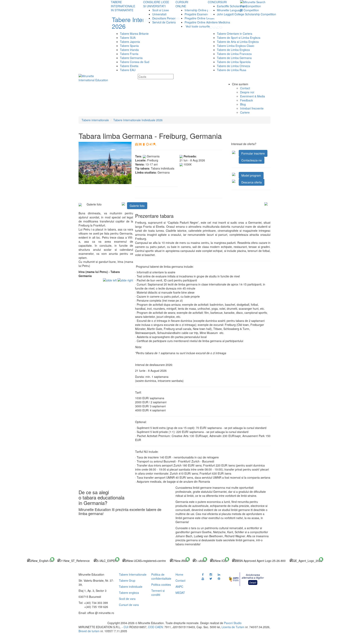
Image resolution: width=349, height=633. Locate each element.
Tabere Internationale (132, 574)
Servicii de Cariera (164, 22)
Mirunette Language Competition (238, 10)
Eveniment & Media (252, 96)
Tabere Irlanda (129, 50)
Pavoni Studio (233, 623)
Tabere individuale (130, 587)
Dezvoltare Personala (166, 18)
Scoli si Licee (160, 10)
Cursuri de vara (129, 605)
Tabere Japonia (130, 42)
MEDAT (180, 593)
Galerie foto (137, 206)
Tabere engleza (129, 593)
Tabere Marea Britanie (134, 34)
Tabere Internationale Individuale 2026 (138, 120)
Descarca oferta (251, 182)
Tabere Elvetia (129, 66)
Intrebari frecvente (252, 108)
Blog (243, 104)
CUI (126, 627)
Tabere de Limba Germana (234, 58)
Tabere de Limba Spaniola (234, 62)
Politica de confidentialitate (161, 576)
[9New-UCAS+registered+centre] (144, 560)
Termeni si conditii (158, 593)
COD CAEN (155, 627)
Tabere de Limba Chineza (233, 66)
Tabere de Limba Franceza (234, 54)
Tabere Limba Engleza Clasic (235, 46)
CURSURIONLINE (182, 4)
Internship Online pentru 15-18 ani (206, 10)
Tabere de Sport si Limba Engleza (238, 38)
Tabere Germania (131, 58)
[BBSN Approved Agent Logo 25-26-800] (259, 560)
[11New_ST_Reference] (73, 560)
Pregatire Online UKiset (199, 18)
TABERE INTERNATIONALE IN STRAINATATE (123, 6)
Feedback (246, 100)
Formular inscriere (253, 153)
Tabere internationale (95, 120)
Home (179, 574)
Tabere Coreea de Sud (134, 62)
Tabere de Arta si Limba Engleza (238, 42)
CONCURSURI (217, 2)
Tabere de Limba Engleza (233, 50)
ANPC (179, 587)
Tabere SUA (128, 38)
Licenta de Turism (233, 627)
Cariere (245, 112)
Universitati (159, 14)
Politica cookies (161, 584)
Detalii (252, 582)
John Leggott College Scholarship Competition (246, 14)
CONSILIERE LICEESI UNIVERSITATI (156, 4)
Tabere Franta (129, 54)
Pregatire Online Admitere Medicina (207, 22)
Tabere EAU (128, 70)
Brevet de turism (89, 631)
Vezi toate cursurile (198, 26)
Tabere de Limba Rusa (231, 70)
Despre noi (247, 92)
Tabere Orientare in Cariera (234, 34)
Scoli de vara (127, 599)
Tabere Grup (127, 580)
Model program (251, 175)
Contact (245, 88)
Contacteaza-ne (251, 160)
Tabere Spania (129, 46)
